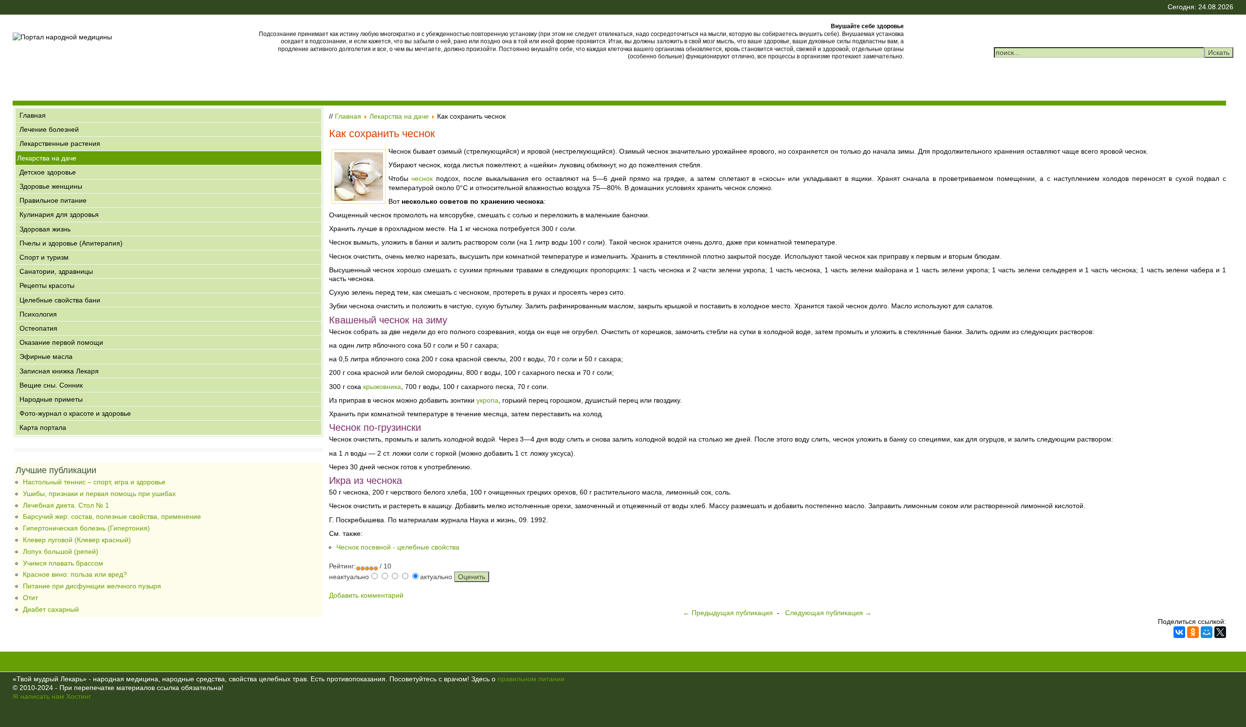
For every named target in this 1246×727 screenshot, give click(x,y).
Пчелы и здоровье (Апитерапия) (71, 243)
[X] (1220, 632)
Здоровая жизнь (45, 229)
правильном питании (531, 679)
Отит (30, 598)
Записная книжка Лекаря (59, 371)
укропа (487, 400)
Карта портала (42, 427)
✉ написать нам (38, 696)
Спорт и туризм (44, 257)
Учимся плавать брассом (63, 563)
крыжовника (382, 386)
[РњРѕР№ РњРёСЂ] (1206, 632)
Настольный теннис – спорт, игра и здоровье (94, 482)
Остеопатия (38, 328)
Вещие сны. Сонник (51, 385)
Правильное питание (53, 200)
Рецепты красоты (46, 285)
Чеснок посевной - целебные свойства (397, 547)
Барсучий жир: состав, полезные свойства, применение (112, 516)
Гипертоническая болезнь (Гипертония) (86, 528)
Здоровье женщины (50, 186)
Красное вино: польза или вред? (75, 574)
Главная (32, 115)
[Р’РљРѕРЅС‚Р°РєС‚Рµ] (1179, 632)
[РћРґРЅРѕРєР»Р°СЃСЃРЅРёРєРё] (1193, 632)
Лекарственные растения (59, 143)
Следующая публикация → (828, 613)
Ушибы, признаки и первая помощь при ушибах (99, 493)
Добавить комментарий (366, 595)
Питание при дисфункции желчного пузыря (92, 586)
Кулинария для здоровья (59, 214)
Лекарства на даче (46, 158)
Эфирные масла (46, 356)
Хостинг (78, 696)
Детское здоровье (47, 172)
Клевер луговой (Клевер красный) (77, 540)
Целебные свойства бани (59, 300)
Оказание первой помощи (61, 342)
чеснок (422, 178)
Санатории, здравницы (56, 271)
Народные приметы (51, 399)
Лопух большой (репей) (60, 551)
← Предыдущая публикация (728, 613)
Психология (38, 314)
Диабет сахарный (51, 609)
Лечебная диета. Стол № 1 (66, 505)
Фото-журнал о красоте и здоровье (75, 413)
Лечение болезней (49, 129)
